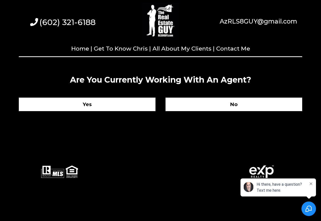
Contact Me (233, 48)
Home (81, 48)
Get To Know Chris (121, 48)
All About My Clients (181, 48)
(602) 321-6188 (67, 22)
